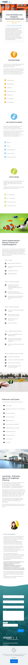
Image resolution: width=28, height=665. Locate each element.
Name (4, 594)
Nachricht (5, 610)
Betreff (4, 605)
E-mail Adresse (6, 599)
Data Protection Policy (19, 655)
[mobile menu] (26, 2)
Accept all (14, 661)
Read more (14, 657)
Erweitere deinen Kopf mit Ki (13, 25)
